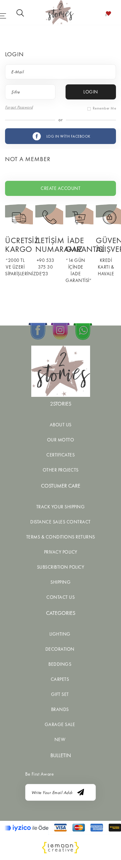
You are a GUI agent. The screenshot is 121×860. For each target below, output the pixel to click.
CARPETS (60, 679)
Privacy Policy (60, 552)
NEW (60, 739)
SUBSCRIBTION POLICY (60, 567)
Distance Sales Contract (60, 522)
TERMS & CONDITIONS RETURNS (60, 537)
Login (90, 92)
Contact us (60, 597)
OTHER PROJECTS (61, 470)
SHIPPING (60, 582)
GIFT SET (60, 694)
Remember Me (104, 108)
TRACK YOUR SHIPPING (60, 507)
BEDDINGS (59, 664)
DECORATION (60, 649)
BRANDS (60, 709)
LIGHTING (60, 634)
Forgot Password (19, 107)
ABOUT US (61, 425)
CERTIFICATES (60, 455)
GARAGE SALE (60, 724)
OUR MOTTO (60, 440)
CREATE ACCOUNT (60, 188)
